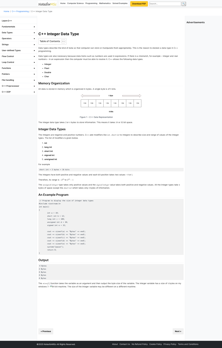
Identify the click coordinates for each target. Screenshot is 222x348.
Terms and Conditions (188, 344)
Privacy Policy (169, 344)
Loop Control (8, 62)
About (115, 344)
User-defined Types (11, 50)
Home (62, 3)
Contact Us (125, 344)
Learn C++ (7, 21)
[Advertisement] (111, 23)
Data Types (7, 32)
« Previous (46, 331)
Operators (6, 38)
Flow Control (8, 56)
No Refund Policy (140, 344)
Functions (6, 68)
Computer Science (75, 3)
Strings (5, 44)
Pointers (6, 74)
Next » (178, 331)
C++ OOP (6, 92)
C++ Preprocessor (10, 86)
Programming (91, 3)
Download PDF (139, 4)
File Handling (8, 80)
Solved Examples (120, 3)
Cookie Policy (155, 344)
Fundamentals (8, 26)
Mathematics (105, 3)
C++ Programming (20, 11)
